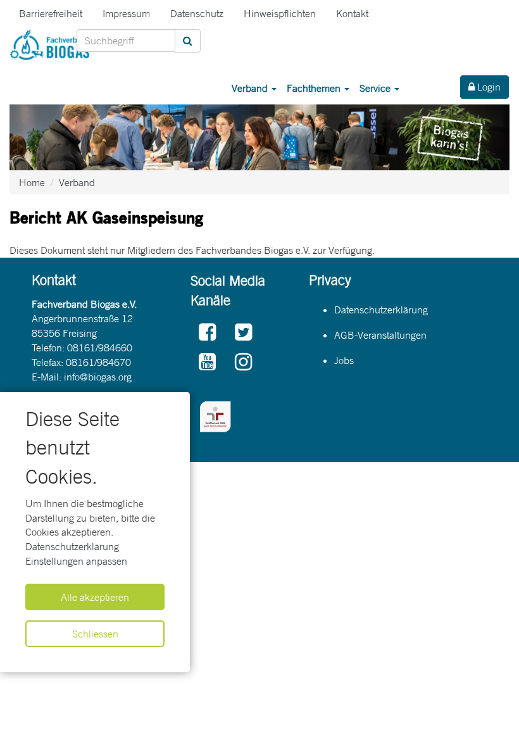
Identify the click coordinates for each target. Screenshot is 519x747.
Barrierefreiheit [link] (50, 13)
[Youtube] (207, 362)
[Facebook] (207, 333)
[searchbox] (126, 40)
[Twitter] (243, 333)
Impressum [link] (126, 13)
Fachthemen (315, 88)
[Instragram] (243, 362)
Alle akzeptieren (95, 597)
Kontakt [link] (352, 13)
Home (32, 182)
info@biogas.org (98, 376)
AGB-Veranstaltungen (380, 335)
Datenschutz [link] (196, 13)
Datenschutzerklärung (72, 546)
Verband (251, 88)
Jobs (344, 360)
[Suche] (188, 41)
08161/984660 (99, 347)
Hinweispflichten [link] (280, 13)
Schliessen (95, 633)
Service (376, 88)
